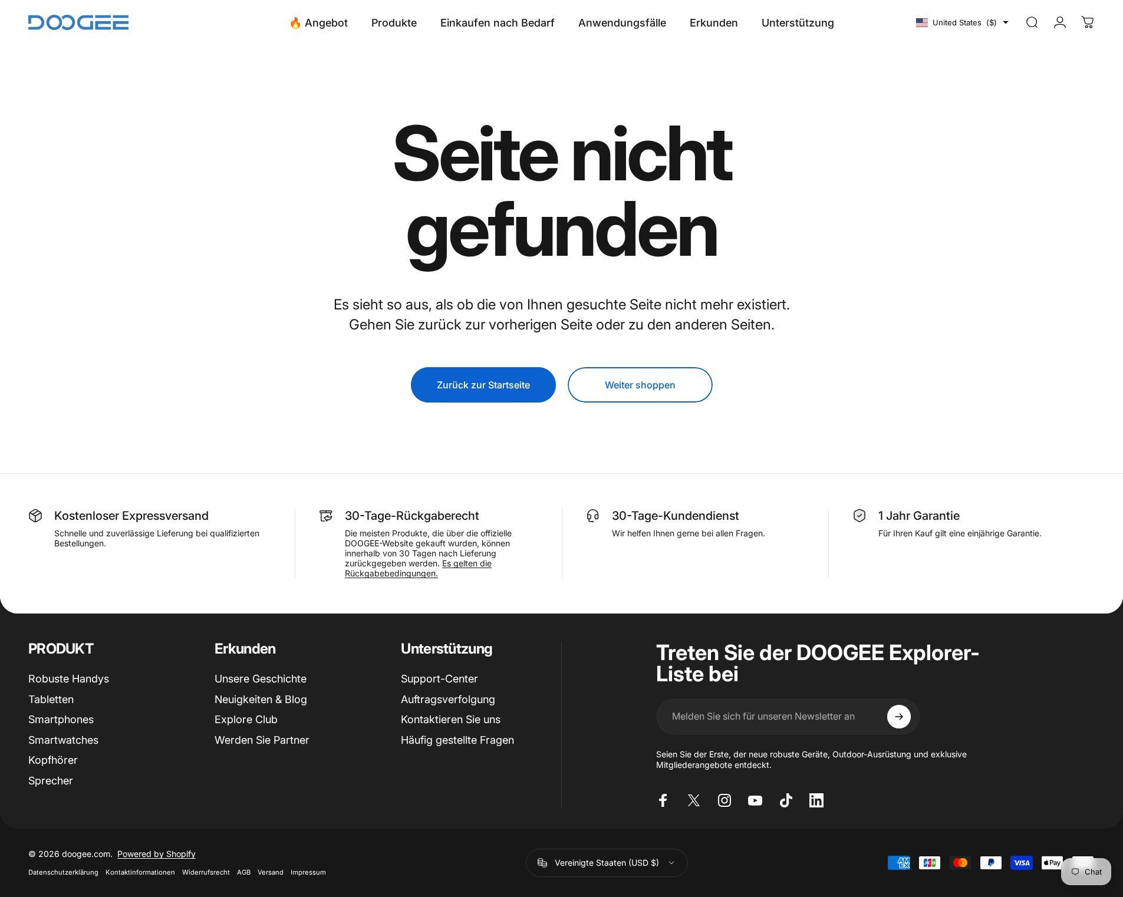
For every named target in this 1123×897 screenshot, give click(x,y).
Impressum (308, 872)
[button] (962, 22)
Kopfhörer (53, 760)
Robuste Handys (68, 678)
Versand (271, 872)
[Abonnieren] (899, 716)
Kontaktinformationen (140, 872)
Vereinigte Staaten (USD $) (607, 863)
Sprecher (50, 780)
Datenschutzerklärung (63, 872)
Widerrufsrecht (206, 872)
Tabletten (51, 699)
